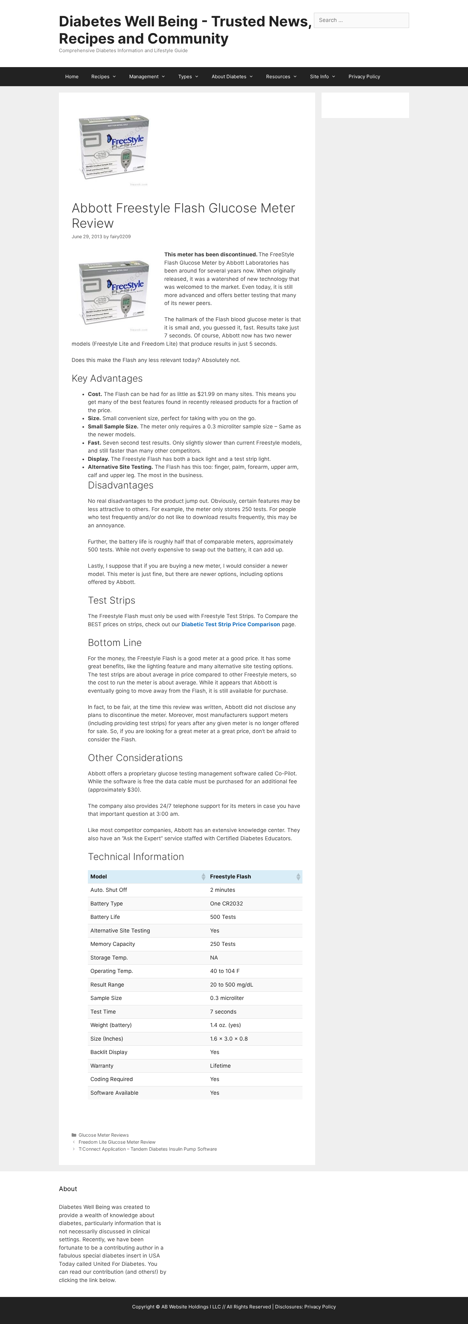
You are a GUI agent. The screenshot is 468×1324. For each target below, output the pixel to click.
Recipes (100, 76)
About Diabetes (229, 76)
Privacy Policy (364, 76)
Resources (278, 76)
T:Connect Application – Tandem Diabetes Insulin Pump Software (148, 1149)
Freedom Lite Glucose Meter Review (117, 1142)
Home (72, 76)
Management (144, 76)
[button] (203, 877)
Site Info (319, 76)
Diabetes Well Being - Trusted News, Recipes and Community (185, 29)
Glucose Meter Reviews (104, 1135)
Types (185, 76)
